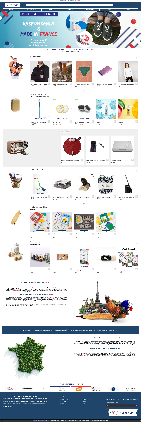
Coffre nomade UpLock (116, 160)
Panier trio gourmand (57, 270)
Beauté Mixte (99, 120)
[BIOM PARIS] (10, 389)
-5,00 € (54, 100)
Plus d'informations (41, 420)
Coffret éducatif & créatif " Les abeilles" (105, 235)
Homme (32, 83)
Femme (54, 83)
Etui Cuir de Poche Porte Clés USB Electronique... (95, 160)
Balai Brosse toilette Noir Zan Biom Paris (127, 197)
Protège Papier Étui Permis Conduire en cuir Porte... (104, 85)
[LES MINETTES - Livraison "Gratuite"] (61, 389)
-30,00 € (54, 62)
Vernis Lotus (99, 122)
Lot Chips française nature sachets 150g (83, 270)
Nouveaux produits (86, 399)
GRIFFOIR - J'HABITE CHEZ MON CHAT (82, 197)
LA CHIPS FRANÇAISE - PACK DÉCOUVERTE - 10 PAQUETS (127, 271)
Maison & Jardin (36, 169)
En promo (84, 403)
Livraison (84, 408)
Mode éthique (35, 57)
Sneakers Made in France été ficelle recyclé (60, 85)
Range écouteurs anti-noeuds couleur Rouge (70, 160)
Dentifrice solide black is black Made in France (82, 123)
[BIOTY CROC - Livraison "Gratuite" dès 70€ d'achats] (113, 389)
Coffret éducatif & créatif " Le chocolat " (39, 235)
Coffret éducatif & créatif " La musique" (61, 235)
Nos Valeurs (62, 403)
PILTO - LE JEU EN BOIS (79, 235)
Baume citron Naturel (57, 122)
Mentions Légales (63, 401)
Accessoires (113, 159)
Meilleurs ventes (86, 401)
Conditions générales (64, 399)
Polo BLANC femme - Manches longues (126, 84)
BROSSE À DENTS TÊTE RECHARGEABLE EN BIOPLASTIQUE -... (38, 123)
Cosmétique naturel (38, 94)
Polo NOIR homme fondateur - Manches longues (39, 85)
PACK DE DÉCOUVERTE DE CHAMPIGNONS (39, 270)
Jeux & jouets (33, 233)
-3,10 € (76, 100)
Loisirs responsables (38, 207)
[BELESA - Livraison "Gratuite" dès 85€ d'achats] (96, 389)
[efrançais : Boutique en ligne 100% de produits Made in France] (12, 5)
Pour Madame (33, 120)
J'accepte (35, 420)
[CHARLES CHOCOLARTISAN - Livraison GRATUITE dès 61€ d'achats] (44, 389)
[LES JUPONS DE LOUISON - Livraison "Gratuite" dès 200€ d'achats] (79, 389)
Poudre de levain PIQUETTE (102, 270)
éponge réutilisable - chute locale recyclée (103, 198)
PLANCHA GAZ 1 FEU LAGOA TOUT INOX (60, 197)
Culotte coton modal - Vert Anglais (82, 84)
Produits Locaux (33, 268)
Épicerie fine (35, 242)
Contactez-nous (86, 405)
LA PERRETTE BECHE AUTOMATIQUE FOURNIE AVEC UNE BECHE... (39, 198)
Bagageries (98, 83)
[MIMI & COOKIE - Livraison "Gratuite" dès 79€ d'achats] (27, 389)
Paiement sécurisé (63, 408)
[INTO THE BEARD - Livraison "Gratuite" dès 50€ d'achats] (130, 389)
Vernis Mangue (121, 122)
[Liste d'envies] (134, 5)
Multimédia (65, 131)
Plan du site (62, 405)
